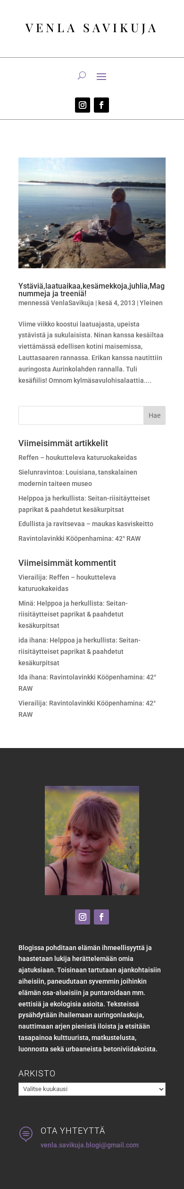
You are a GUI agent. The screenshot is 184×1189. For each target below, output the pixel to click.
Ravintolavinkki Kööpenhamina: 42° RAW (79, 538)
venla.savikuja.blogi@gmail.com (90, 1145)
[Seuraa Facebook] (101, 105)
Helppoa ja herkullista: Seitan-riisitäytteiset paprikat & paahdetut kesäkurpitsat (73, 614)
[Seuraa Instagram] (82, 105)
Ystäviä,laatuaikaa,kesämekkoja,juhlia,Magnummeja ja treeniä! (91, 290)
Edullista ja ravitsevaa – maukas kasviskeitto (85, 524)
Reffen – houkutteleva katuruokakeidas (77, 457)
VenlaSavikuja (72, 303)
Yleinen (151, 303)
